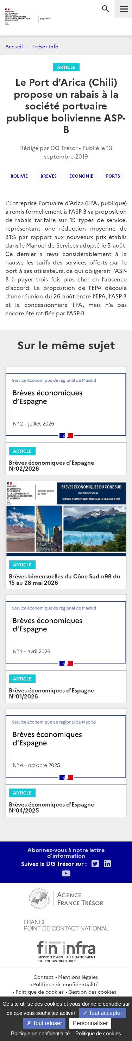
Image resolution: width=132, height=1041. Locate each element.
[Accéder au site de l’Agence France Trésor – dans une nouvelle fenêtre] (66, 898)
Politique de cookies (39, 991)
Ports (113, 176)
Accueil (14, 46)
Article (66, 67)
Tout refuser (46, 1023)
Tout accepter (104, 1013)
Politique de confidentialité (66, 984)
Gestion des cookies (92, 991)
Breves (48, 176)
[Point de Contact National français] (66, 924)
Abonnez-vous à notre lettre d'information (66, 852)
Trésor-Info (45, 46)
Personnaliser (90, 1023)
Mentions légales (78, 976)
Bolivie (19, 176)
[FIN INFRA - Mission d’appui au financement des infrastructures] (66, 950)
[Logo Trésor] (60, 19)
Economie (81, 176)
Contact (43, 976)
